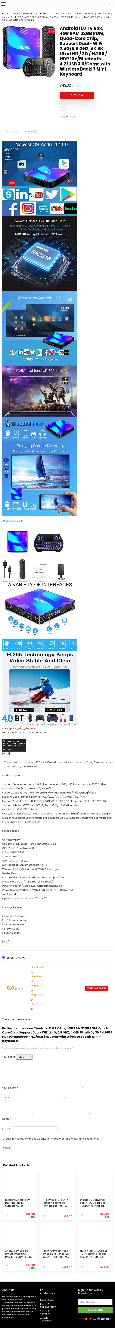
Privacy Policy (47, 1299)
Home (5, 13)
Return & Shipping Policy (48, 1305)
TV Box (43, 13)
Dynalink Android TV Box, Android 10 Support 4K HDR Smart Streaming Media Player (17, 1206)
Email (6, 1129)
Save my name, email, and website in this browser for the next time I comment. (52, 1138)
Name (6, 1119)
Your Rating (9, 1057)
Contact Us (8, 1317)
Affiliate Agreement (46, 1319)
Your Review (10, 1088)
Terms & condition (45, 1312)
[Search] (110, 4)
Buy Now (77, 95)
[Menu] (3, 4)
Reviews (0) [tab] (31, 131)
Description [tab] (12, 131)
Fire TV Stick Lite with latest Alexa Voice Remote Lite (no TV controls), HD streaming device (55, 1206)
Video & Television (23, 13)
